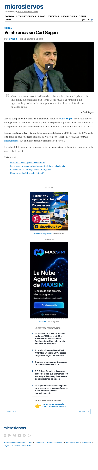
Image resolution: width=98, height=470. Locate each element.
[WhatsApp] (29, 435)
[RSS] (9, 435)
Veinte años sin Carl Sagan (31, 32)
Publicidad (86, 442)
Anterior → (84, 411)
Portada (9, 16)
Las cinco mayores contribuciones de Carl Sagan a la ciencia (37, 165)
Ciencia (8, 28)
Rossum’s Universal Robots (27, 11)
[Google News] (5, 435)
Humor (41, 16)
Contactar (53, 16)
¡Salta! (86, 19)
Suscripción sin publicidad (43, 233)
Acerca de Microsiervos (14, 442)
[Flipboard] (19, 435)
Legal (6, 445)
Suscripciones (69, 16)
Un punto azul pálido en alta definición (27, 173)
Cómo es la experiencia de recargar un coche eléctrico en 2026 (51, 363)
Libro (8, 19)
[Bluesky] (14, 435)
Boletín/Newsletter (55, 442)
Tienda (82, 16)
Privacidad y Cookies (21, 445)
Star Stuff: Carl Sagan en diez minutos (27, 162)
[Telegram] (24, 435)
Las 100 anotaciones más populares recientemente (54, 405)
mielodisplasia (11, 140)
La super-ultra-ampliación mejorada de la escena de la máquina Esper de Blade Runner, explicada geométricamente (51, 389)
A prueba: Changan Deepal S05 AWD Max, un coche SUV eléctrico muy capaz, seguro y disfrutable (50, 353)
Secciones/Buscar (26, 16)
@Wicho (13, 39)
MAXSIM (42, 321)
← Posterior (10, 411)
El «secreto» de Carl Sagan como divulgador (30, 169)
